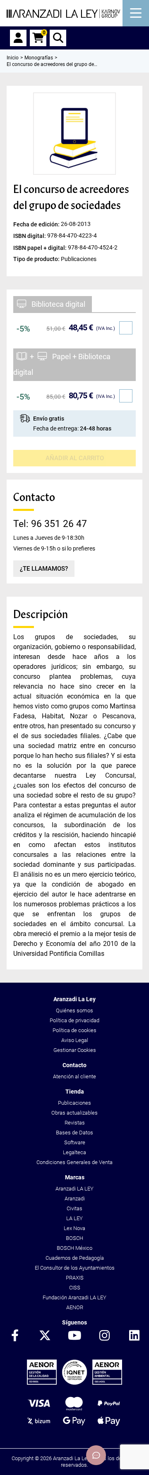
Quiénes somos (74, 1010)
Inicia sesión (18, 38)
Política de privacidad (74, 1020)
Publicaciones (74, 1103)
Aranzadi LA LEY (74, 1189)
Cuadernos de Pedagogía (75, 1258)
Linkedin (134, 1336)
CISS (74, 1287)
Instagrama (104, 1336)
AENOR (74, 1307)
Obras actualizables (74, 1113)
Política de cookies (74, 1030)
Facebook (15, 1336)
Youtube (74, 1336)
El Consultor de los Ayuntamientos (75, 1268)
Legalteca (74, 1152)
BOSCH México (74, 1248)
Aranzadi (75, 1198)
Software (74, 1142)
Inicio (13, 58)
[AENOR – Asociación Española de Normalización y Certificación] (74, 1383)
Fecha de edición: (37, 224)
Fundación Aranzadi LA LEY (74, 1297)
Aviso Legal (74, 1040)
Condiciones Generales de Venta (74, 1162)
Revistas (75, 1123)
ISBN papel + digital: (40, 247)
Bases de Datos (74, 1132)
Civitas (74, 1208)
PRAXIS (75, 1278)
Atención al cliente (74, 1076)
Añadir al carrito (75, 458)
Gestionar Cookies (74, 1050)
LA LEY (74, 1218)
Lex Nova (74, 1228)
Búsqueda (58, 38)
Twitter (44, 1336)
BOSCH (74, 1238)
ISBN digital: (30, 236)
